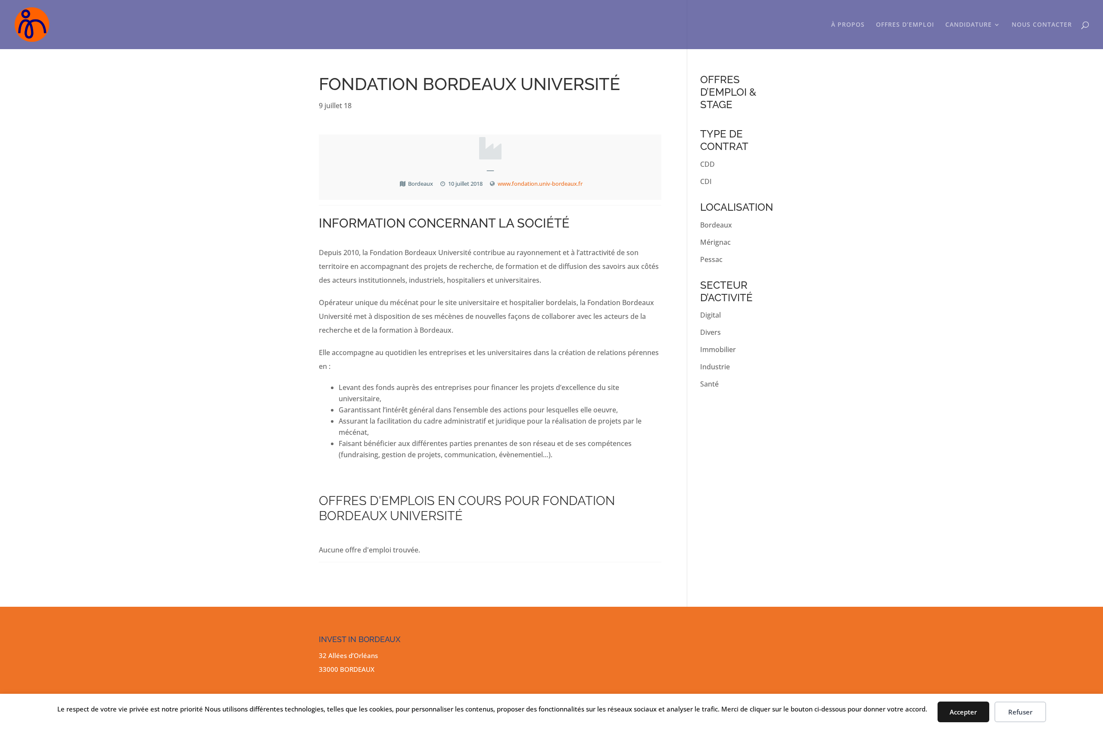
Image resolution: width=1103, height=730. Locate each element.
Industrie (715, 366)
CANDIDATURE (968, 25)
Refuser (1020, 712)
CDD (707, 164)
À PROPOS (848, 25)
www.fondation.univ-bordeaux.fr (540, 183)
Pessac (711, 259)
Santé (709, 384)
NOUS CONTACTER (1042, 25)
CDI (706, 181)
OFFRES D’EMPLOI (905, 25)
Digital (710, 315)
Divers (710, 332)
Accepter (963, 712)
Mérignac (715, 242)
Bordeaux (716, 225)
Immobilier (718, 349)
